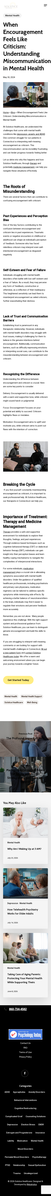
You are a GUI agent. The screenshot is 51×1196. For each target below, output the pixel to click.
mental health (11, 696)
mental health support (31, 696)
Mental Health (12, 15)
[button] (45, 5)
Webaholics (32, 1184)
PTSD (7, 1165)
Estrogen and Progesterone (19, 1133)
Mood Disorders (25, 1149)
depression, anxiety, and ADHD (31, 134)
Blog (13, 112)
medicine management (23, 167)
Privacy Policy (25, 1057)
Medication (22, 1141)
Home (6, 112)
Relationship (19, 1165)
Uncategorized (31, 1173)
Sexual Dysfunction (37, 1165)
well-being (32, 702)
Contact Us (25, 1043)
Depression (12, 903)
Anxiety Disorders (36, 1092)
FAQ (25, 1047)
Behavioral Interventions (25, 1100)
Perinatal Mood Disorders (17, 1157)
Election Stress (28, 1124)
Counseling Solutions (36, 1116)
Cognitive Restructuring (25, 1108)
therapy (33, 163)
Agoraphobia (19, 1092)
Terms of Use (25, 1052)
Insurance (40, 1133)
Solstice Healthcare (14, 702)
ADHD (7, 1092)
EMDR (41, 1124)
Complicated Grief (13, 1116)
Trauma (17, 1173)
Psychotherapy (39, 1157)
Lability (10, 1141)
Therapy (7, 532)
